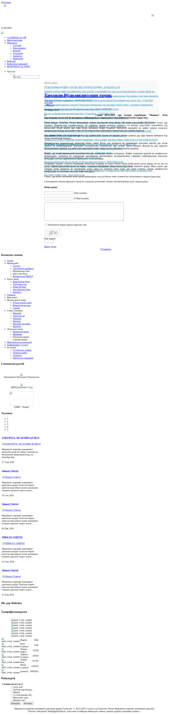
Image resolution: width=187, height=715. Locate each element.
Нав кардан (50, 238)
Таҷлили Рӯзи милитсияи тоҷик (78, 95)
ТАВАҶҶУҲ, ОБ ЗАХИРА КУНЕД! (20, 437)
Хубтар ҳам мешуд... (23, 689)
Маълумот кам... (21, 697)
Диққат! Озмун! (10, 471)
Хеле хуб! (18, 687)
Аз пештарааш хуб (22, 695)
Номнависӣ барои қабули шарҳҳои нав (67, 225)
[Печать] (49, 105)
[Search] (14, 74)
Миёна (16, 692)
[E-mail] (48, 102)
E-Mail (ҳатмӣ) (81, 198)
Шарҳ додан (50, 246)
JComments (105, 249)
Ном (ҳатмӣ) (80, 193)
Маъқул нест (19, 700)
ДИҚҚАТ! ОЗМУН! (12, 537)
